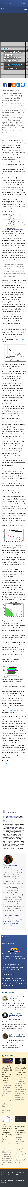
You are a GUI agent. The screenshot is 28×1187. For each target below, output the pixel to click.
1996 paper (20, 339)
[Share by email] (14, 85)
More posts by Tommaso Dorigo (14, 928)
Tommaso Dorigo (15, 64)
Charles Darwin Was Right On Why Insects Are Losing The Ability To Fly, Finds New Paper (7, 1131)
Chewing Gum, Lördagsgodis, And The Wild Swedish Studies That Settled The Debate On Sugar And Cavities (7, 1074)
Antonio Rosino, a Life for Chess (12, 918)
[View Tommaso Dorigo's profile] (6, 66)
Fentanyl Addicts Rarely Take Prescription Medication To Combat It (20, 1129)
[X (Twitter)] (3, 9)
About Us (3, 1173)
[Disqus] (14, 786)
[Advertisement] (14, 27)
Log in (25, 9)
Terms (25, 1172)
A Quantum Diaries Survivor (14, 66)
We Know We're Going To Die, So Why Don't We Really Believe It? (20, 1070)
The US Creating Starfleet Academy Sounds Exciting (15, 1015)
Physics (6, 48)
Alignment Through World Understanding (10, 924)
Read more (12, 913)
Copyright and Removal (10, 1174)
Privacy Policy (18, 1173)
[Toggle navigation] (23, 3)
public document (14, 710)
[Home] (7, 3)
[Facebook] (2, 9)
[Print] (23, 85)
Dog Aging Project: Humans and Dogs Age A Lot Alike (17, 1036)
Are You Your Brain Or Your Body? (17, 997)
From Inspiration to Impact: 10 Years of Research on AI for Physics (13, 920)
